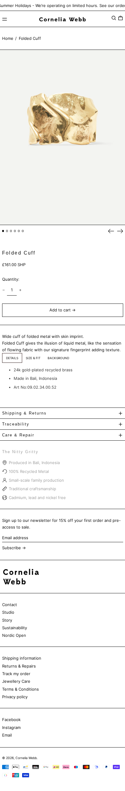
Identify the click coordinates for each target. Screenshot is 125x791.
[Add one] (20, 289)
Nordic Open (14, 635)
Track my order (16, 673)
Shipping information (21, 658)
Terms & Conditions (20, 689)
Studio (8, 612)
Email (7, 735)
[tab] (12, 358)
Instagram (11, 727)
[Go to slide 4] (15, 231)
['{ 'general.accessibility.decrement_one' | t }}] (3, 289)
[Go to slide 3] (11, 231)
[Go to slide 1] (3, 231)
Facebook (11, 719)
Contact (9, 604)
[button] (113, 18)
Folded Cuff (30, 38)
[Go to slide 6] (23, 231)
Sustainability (14, 627)
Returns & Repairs (19, 666)
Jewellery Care (16, 681)
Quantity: (10, 279)
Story (7, 620)
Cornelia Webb (26, 758)
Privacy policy (15, 696)
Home (7, 38)
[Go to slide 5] (19, 231)
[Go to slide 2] (7, 231)
